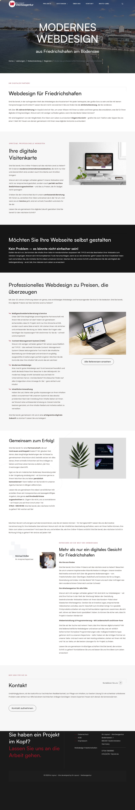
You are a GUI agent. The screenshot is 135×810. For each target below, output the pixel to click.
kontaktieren (50, 499)
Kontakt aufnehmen (22, 708)
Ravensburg (47, 472)
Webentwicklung (34, 61)
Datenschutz (83, 734)
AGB (79, 737)
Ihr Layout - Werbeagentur (81, 775)
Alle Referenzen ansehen (97, 361)
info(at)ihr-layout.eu (110, 754)
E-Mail (15, 121)
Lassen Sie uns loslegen (35, 418)
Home (11, 61)
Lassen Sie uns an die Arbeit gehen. (34, 751)
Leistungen (20, 61)
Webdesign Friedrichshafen (85, 748)
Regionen (48, 61)
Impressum (82, 741)
